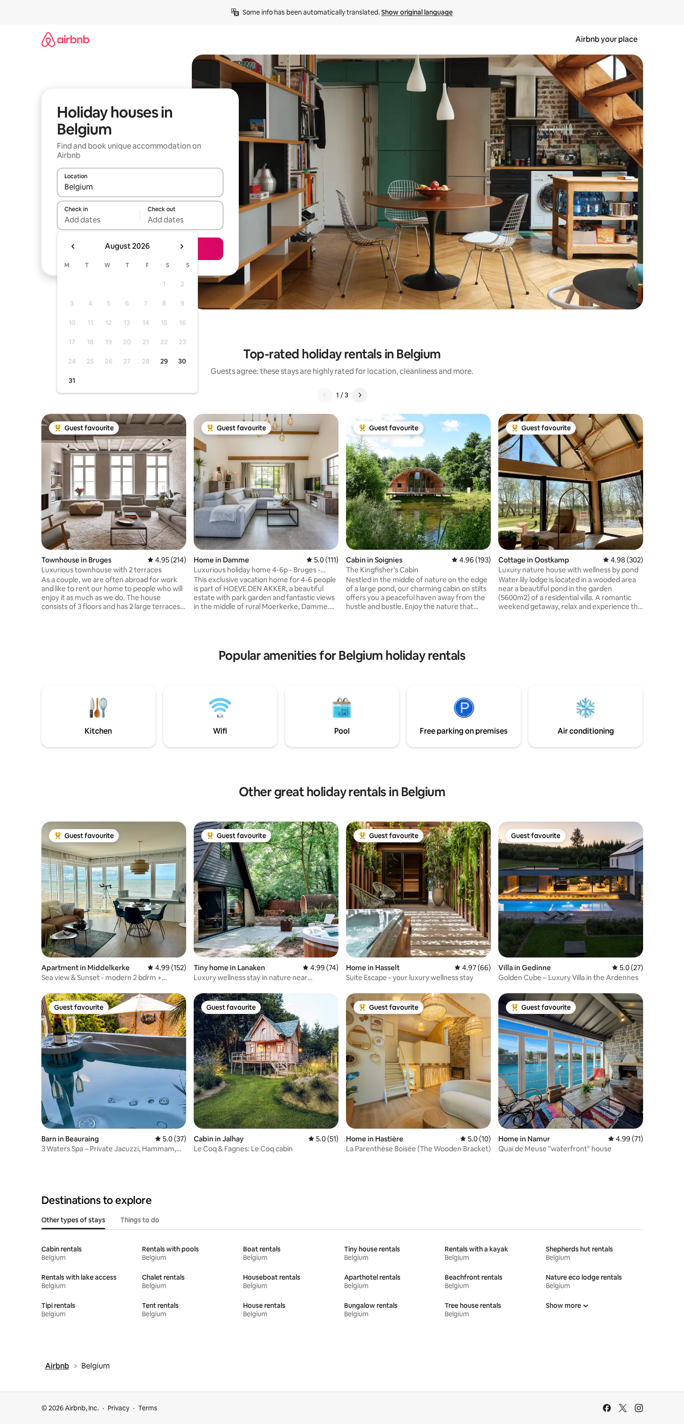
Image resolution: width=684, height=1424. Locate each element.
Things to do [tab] (139, 1220)
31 (72, 380)
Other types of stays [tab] (73, 1220)
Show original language (417, 12)
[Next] (359, 395)
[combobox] (140, 186)
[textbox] (98, 219)
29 (164, 361)
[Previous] (324, 395)
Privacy (118, 1408)
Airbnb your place (606, 39)
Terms (147, 1408)
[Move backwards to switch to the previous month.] (73, 246)
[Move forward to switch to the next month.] (181, 246)
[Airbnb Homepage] (65, 39)
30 (182, 361)
